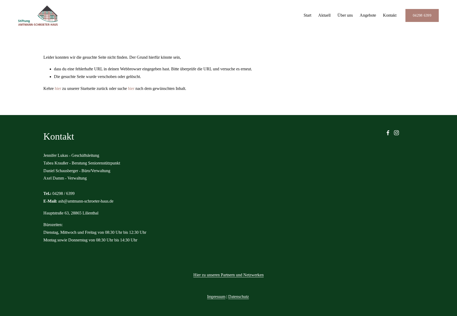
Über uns (345, 15)
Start (307, 15)
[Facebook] (388, 132)
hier (58, 88)
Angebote (368, 15)
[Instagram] (396, 132)
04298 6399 (422, 15)
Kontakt (389, 15)
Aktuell (324, 15)
